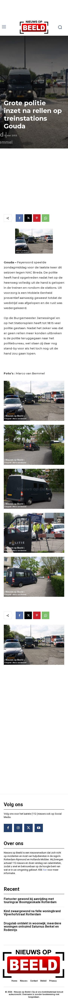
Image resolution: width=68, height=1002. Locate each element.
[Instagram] (18, 828)
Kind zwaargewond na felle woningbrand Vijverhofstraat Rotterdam (32, 912)
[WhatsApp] (45, 218)
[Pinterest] (37, 218)
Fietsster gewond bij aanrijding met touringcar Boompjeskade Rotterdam (30, 900)
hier (45, 869)
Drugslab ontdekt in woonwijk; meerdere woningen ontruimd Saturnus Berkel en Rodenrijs (32, 927)
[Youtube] (39, 828)
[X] (28, 218)
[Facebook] (19, 218)
